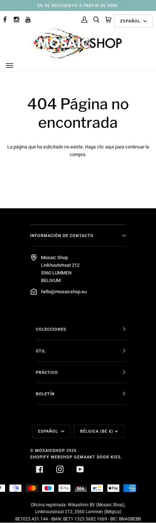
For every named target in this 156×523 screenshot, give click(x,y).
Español (131, 21)
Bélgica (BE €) (96, 431)
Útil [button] (41, 351)
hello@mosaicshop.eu (64, 291)
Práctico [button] (47, 372)
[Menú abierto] (17, 65)
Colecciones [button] (51, 329)
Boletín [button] (45, 393)
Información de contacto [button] (62, 235)
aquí (109, 147)
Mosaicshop (50, 450)
